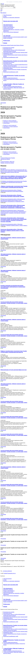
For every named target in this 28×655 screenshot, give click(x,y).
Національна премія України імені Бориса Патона (12, 45)
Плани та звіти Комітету (9, 27)
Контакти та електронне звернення (11, 17)
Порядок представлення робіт (10, 21)
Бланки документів (7, 38)
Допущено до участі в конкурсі (10, 121)
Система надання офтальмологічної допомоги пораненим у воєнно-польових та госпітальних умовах (14, 302)
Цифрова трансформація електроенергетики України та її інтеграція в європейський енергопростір (14, 351)
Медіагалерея (6, 40)
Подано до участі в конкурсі (9, 120)
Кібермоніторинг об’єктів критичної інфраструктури (14, 369)
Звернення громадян (8, 26)
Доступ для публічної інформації (10, 32)
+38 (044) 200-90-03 (7, 571)
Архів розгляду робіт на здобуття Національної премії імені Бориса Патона (14, 50)
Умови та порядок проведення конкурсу (12, 86)
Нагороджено (6, 123)
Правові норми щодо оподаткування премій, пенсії (15, 36)
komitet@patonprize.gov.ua (10, 573)
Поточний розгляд (7, 48)
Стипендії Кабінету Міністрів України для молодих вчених (7, 162)
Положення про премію (8, 47)
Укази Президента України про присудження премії (15, 52)
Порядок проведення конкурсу (10, 78)
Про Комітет (3, 12)
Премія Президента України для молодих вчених (15, 60)
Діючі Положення (7, 15)
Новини (5, 43)
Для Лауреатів (6, 35)
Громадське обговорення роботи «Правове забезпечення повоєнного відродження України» (12, 196)
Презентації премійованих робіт (10, 57)
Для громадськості (7, 24)
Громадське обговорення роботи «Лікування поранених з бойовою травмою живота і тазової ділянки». (12, 230)
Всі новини (3, 168)
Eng (1, 10)
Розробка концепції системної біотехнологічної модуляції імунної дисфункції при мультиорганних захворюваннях (13, 287)
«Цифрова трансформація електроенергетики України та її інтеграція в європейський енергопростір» (14, 187)
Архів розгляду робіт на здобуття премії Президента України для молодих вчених (15, 65)
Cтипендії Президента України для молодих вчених (8, 158)
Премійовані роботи (8, 53)
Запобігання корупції (8, 28)
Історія (4, 16)
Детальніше (3, 102)
